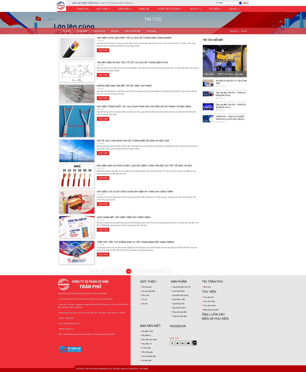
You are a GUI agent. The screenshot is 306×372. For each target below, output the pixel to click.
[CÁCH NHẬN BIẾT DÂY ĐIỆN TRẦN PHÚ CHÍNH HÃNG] (76, 227)
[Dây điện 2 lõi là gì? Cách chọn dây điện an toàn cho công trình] (76, 202)
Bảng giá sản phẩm (211, 309)
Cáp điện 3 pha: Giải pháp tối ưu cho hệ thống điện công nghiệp (134, 38)
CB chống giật (147, 352)
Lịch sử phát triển (148, 291)
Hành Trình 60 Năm (132, 31)
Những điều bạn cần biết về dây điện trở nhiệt (124, 86)
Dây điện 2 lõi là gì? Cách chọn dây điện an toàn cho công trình (135, 191)
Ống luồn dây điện (180, 312)
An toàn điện (146, 360)
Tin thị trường (99, 31)
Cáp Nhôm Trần (179, 299)
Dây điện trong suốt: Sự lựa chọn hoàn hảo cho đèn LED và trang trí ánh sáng (144, 106)
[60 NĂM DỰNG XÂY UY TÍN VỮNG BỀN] (208, 83)
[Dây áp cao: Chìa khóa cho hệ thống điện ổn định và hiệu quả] (76, 151)
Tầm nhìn (145, 295)
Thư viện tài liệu (210, 305)
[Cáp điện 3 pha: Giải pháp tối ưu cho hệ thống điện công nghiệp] (76, 48)
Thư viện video (209, 301)
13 (149, 271)
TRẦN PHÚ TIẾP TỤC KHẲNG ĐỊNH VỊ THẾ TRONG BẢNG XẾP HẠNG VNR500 (135, 242)
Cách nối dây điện (149, 356)
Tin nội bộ (66, 31)
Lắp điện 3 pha (147, 331)
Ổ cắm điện (146, 347)
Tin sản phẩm (81, 31)
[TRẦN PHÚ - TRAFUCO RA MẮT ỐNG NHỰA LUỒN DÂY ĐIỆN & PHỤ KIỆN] (208, 118)
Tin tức (144, 299)
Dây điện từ (146, 335)
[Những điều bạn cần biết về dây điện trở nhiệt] (76, 94)
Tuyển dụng (151, 31)
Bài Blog (114, 31)
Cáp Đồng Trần (178, 303)
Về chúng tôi (146, 287)
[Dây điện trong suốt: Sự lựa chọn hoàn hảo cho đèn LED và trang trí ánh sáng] (76, 121)
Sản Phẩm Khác (179, 307)
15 (162, 271)
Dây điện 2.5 (147, 343)
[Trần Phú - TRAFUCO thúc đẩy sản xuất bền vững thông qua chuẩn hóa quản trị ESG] (225, 61)
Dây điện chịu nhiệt (149, 339)
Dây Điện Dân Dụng (180, 295)
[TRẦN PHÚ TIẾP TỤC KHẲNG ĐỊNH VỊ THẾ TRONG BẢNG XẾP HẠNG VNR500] (76, 252)
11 (136, 271)
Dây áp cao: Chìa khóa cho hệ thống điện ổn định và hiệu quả (133, 141)
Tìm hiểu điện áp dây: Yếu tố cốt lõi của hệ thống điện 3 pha (132, 62)
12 (142, 271)
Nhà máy (207, 287)
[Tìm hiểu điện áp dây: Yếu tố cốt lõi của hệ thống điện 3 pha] (76, 71)
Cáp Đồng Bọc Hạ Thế (181, 287)
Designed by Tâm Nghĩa (138, 369)
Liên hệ (144, 303)
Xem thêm (103, 50)
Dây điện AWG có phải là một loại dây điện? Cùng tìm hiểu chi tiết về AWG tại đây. (144, 165)
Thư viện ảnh (209, 297)
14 (155, 271)
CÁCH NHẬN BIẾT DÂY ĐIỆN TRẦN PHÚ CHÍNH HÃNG (123, 217)
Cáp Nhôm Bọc (179, 291)
